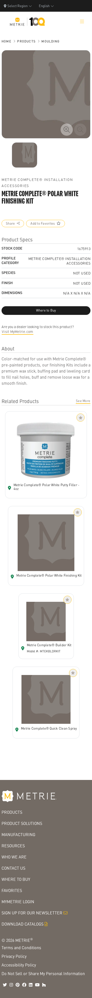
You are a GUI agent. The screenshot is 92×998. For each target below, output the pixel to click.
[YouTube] (37, 985)
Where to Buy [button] (46, 310)
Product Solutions (22, 823)
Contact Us (13, 868)
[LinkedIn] (30, 985)
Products (26, 41)
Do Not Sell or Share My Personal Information (43, 973)
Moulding (50, 41)
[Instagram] (11, 985)
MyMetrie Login (18, 901)
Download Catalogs (22, 924)
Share (10, 223)
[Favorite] (80, 417)
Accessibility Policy (19, 965)
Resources (13, 845)
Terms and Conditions (21, 947)
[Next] (24, 155)
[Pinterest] (18, 985)
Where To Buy (16, 879)
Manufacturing (18, 834)
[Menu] (82, 21)
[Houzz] (44, 985)
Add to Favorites (42, 223)
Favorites (12, 890)
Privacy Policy (14, 956)
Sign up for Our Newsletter (32, 912)
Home (6, 41)
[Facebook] (24, 985)
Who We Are (14, 856)
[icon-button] (67, 130)
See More (83, 401)
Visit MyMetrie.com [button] (17, 331)
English (44, 6)
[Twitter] (5, 985)
